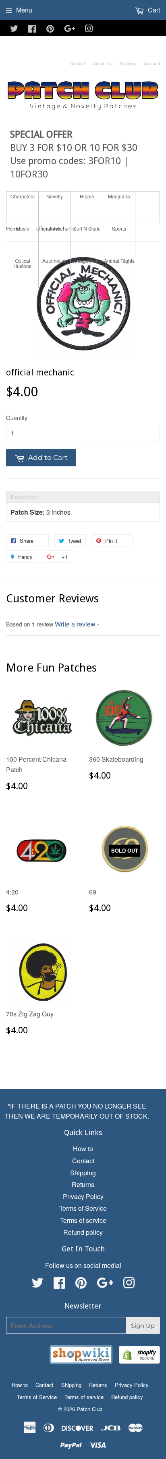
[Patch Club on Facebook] (32, 29)
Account (152, 63)
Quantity (16, 418)
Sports (119, 228)
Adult (54, 228)
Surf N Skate (87, 228)
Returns (83, 1184)
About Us (102, 63)
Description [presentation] (24, 497)
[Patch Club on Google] (69, 29)
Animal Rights (119, 260)
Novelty (54, 196)
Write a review (75, 624)
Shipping (127, 63)
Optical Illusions (22, 263)
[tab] (83, 497)
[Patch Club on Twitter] (14, 29)
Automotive (54, 260)
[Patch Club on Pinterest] (50, 29)
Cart (153, 9)
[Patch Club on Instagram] (89, 29)
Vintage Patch (87, 260)
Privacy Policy (83, 1196)
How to (83, 1148)
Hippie (87, 196)
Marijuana (119, 196)
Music (22, 228)
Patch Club (89, 1409)
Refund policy (83, 1232)
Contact (77, 63)
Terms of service (83, 1220)
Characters (22, 196)
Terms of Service (83, 1208)
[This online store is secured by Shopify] (139, 1356)
